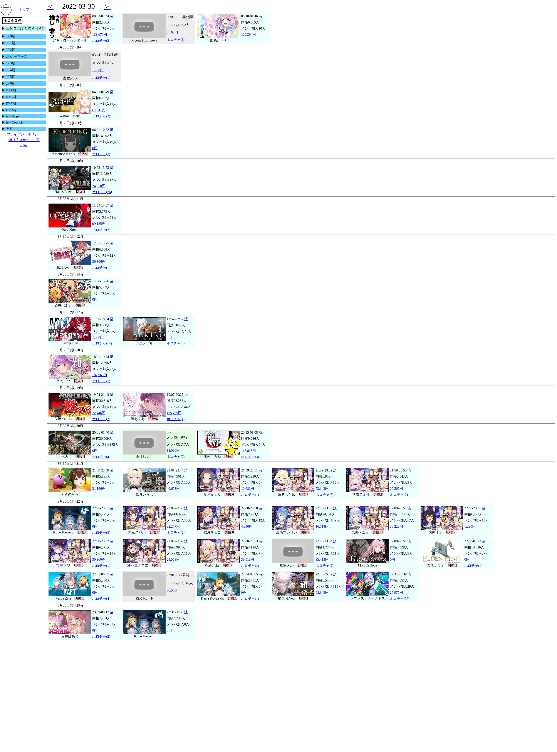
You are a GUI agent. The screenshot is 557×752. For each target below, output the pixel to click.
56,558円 (173, 590)
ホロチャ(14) (102, 343)
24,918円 (98, 186)
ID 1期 (11, 90)
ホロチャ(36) (399, 598)
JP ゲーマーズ (16, 56)
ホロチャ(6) (176, 343)
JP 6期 (10, 83)
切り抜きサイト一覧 (24, 140)
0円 (94, 148)
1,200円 (98, 70)
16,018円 (322, 526)
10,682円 (247, 488)
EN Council (14, 122)
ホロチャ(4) (176, 419)
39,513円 (247, 559)
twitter (24, 145)
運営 (9, 128)
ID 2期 (11, 97)
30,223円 (396, 526)
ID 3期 (11, 103)
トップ (24, 9)
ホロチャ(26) (102, 192)
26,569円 (396, 488)
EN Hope (12, 116)
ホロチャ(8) (324, 494)
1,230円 (470, 526)
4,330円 (246, 526)
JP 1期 (10, 43)
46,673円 (173, 488)
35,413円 (322, 559)
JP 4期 (10, 70)
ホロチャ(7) (101, 230)
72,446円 (98, 413)
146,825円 (248, 451)
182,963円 (99, 375)
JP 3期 (10, 63)
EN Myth (12, 110)
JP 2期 (10, 50)
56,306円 (98, 261)
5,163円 (172, 32)
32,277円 (173, 526)
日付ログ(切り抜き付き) (24, 28)
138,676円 (99, 34)
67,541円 (98, 110)
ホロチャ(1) (176, 40)
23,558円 (173, 559)
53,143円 (322, 488)
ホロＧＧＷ (12, 20)
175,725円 (174, 413)
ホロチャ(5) (101, 532)
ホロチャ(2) (101, 40)
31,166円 (98, 488)
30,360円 (98, 559)
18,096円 (173, 450)
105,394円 (248, 34)
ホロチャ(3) (250, 457)
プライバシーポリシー (24, 134)
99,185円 (98, 224)
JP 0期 (10, 36)
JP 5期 (10, 77)
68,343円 (322, 592)
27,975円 (396, 592)
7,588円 (98, 337)
